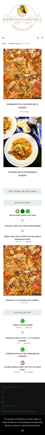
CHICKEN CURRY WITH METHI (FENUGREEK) (22, 226)
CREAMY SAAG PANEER (23, 325)
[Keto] (17, 211)
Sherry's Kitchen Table (28, 419)
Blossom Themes (12, 425)
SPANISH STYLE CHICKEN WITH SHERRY (22, 300)
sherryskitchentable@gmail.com (19, 411)
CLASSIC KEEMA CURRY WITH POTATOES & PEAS (22, 368)
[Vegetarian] (28, 211)
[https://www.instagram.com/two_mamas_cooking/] (2, 391)
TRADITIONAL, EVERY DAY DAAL (22, 215)
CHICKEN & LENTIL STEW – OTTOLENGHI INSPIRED (22, 339)
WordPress (35, 425)
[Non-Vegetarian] (23, 363)
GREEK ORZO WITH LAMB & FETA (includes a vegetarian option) (22, 238)
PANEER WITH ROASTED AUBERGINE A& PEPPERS (22, 355)
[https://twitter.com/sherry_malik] (2, 397)
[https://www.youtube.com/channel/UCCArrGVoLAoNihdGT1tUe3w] (3, 402)
